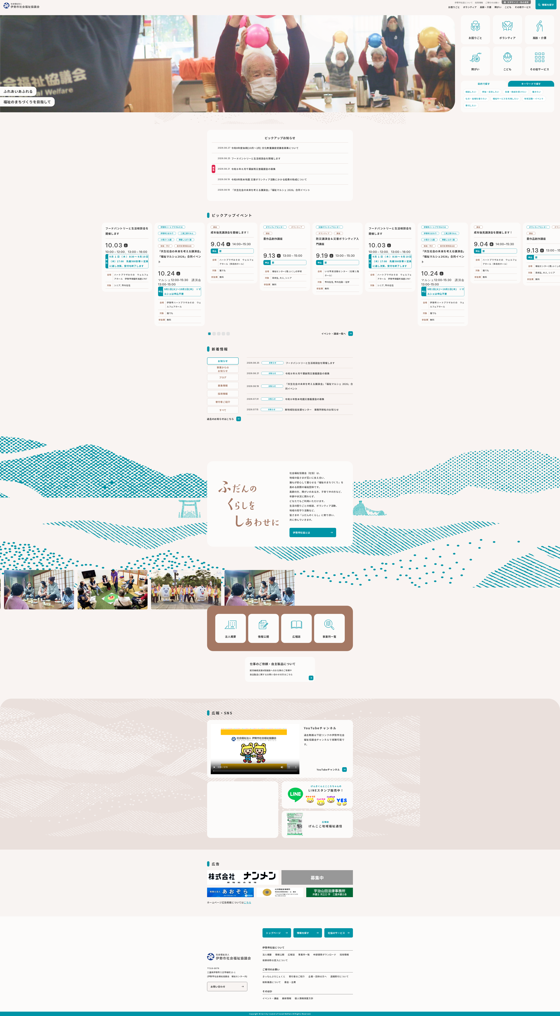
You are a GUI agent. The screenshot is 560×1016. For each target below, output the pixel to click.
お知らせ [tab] (223, 361)
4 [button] (223, 333)
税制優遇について (271, 982)
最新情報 (286, 998)
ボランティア (470, 7)
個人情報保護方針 (304, 998)
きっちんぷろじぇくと (273, 976)
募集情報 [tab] (223, 385)
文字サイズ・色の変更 (518, 2)
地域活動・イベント (534, 98)
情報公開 (279, 954)
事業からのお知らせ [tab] (223, 369)
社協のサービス (336, 933)
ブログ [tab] (222, 377)
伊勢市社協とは (301, 532)
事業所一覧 (304, 954)
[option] (227, 63)
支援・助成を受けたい (515, 91)
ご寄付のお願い (492, 2)
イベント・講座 (270, 998)
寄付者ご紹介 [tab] (223, 402)
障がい (498, 7)
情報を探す (303, 933)
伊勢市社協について (464, 2)
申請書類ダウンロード (324, 954)
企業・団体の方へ (317, 976)
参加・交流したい (490, 91)
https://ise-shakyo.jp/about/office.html (329, 628)
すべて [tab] (222, 410)
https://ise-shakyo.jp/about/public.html (263, 628)
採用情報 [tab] (223, 393)
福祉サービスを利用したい (505, 98)
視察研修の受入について (275, 960)
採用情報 (479, 2)
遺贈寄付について (339, 976)
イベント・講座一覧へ (333, 333)
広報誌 (291, 954)
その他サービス (523, 7)
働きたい (536, 91)
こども (508, 7)
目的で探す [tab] (484, 83)
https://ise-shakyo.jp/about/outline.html (230, 628)
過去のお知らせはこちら (220, 419)
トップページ (273, 933)
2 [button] (214, 333)
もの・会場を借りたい (476, 98)
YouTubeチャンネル (328, 769)
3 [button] (218, 333)
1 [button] (209, 333)
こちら (247, 902)
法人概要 (267, 954)
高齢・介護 (485, 7)
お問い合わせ (218, 986)
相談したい (471, 91)
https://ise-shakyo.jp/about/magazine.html (296, 628)
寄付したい (471, 105)
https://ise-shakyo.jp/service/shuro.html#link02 (280, 669)
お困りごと (454, 7)
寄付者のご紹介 (297, 976)
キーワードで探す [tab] (531, 83)
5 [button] (228, 333)
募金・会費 (290, 982)
